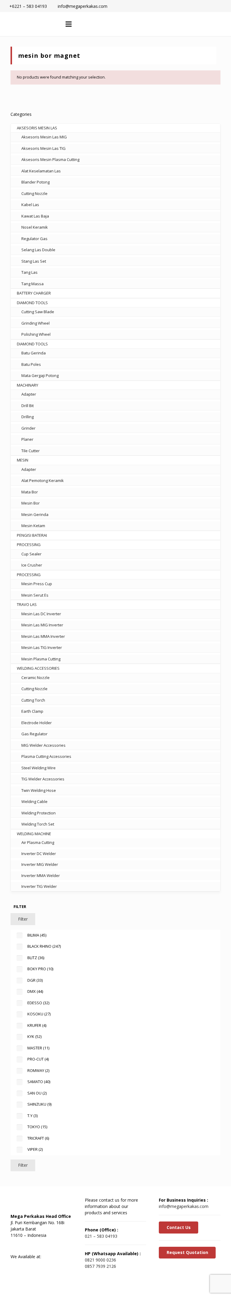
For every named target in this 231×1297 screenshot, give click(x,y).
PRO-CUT (38, 1059)
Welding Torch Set (37, 824)
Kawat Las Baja (35, 216)
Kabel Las (30, 204)
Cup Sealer (31, 554)
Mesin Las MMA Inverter (43, 636)
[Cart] (201, 24)
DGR (35, 980)
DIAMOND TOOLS (32, 302)
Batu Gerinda (33, 353)
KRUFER (36, 1025)
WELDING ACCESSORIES (38, 668)
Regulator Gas (34, 238)
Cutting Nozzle (34, 193)
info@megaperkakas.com (183, 1206)
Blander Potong (35, 182)
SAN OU (37, 1093)
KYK (34, 1036)
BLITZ (35, 957)
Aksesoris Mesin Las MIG (44, 137)
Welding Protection (38, 813)
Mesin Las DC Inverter (41, 613)
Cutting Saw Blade (37, 311)
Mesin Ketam (33, 525)
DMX (35, 991)
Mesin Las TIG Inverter (41, 647)
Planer (27, 439)
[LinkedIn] (33, 1245)
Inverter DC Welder (38, 853)
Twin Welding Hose (38, 790)
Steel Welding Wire (38, 767)
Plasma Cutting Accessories (46, 756)
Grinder (28, 428)
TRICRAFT (38, 1138)
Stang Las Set (33, 261)
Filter (23, 919)
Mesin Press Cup (36, 583)
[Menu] (68, 24)
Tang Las (29, 272)
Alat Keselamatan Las (41, 171)
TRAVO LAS (27, 604)
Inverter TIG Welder (39, 886)
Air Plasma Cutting (37, 842)
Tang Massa (32, 283)
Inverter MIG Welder (39, 864)
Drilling (27, 416)
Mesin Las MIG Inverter (42, 625)
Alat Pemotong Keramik (42, 480)
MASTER (38, 1048)
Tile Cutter (30, 450)
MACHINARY (27, 385)
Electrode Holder (36, 722)
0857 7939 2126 (100, 1266)
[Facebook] (18, 1245)
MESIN (22, 460)
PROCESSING (29, 544)
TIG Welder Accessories (42, 779)
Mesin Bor (30, 503)
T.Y (32, 1115)
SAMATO (38, 1081)
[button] (189, 24)
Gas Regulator (34, 734)
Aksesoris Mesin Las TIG (43, 148)
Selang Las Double (38, 249)
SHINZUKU (39, 1104)
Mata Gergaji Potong (40, 375)
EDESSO (38, 1002)
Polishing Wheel (36, 334)
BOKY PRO (40, 968)
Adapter (28, 394)
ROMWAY (38, 1070)
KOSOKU (39, 1014)
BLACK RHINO (44, 946)
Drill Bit (27, 405)
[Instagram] (63, 1245)
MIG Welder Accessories (43, 745)
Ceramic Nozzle (35, 677)
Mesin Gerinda (34, 514)
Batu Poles (31, 364)
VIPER (35, 1149)
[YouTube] (48, 1245)
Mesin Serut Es (34, 595)
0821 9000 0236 (100, 1260)
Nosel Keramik (34, 227)
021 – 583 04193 (101, 1236)
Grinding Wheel (35, 323)
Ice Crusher (31, 565)
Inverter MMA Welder (40, 875)
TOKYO (37, 1126)
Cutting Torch (33, 700)
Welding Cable (34, 801)
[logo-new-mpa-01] (30, 24)
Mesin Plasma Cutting (40, 659)
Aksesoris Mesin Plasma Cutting (50, 159)
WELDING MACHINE (34, 833)
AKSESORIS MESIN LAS (37, 128)
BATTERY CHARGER (34, 293)
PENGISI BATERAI (32, 535)
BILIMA (36, 935)
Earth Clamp (32, 711)
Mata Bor (29, 492)
